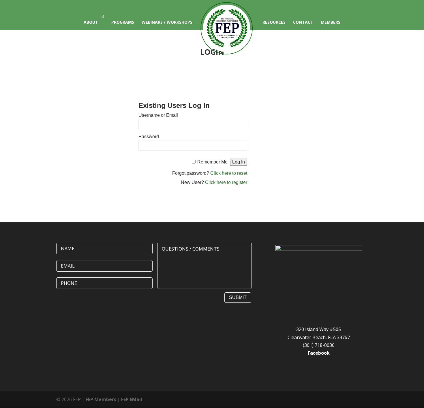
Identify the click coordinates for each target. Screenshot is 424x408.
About (91, 22)
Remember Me (212, 161)
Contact (303, 22)
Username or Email (158, 115)
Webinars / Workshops (167, 22)
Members (330, 22)
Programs (122, 22)
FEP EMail (131, 399)
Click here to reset (228, 173)
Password (148, 136)
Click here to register (226, 182)
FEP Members (101, 399)
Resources (274, 22)
